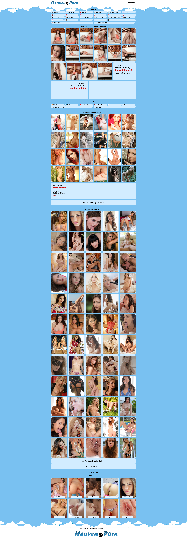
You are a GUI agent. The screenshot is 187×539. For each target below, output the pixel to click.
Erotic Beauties (70, 12)
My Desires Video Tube (101, 22)
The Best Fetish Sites (115, 17)
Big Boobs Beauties (57, 15)
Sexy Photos (127, 17)
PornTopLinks (70, 104)
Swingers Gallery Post (58, 107)
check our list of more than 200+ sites (78, 87)
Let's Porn (126, 12)
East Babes (127, 15)
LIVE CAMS (121, 3)
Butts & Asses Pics (72, 20)
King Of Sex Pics (100, 17)
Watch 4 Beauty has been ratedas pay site (123, 69)
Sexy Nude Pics (71, 15)
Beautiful (94, 209)
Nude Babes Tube (57, 20)
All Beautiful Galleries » (93, 467)
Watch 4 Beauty (100, 26)
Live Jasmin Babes (100, 20)
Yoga (89, 26)
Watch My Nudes (85, 17)
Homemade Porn (114, 12)
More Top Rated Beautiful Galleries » (94, 461)
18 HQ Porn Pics (71, 17)
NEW (113, 3)
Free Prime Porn (100, 104)
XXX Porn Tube (85, 20)
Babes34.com (84, 12)
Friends (93, 9)
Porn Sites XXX (113, 15)
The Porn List (56, 17)
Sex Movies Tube (85, 104)
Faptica (126, 104)
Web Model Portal (128, 20)
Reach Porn (112, 20)
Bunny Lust (112, 104)
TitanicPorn (98, 107)
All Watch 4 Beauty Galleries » (93, 203)
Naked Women (56, 22)
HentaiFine (55, 12)
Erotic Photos (99, 15)
